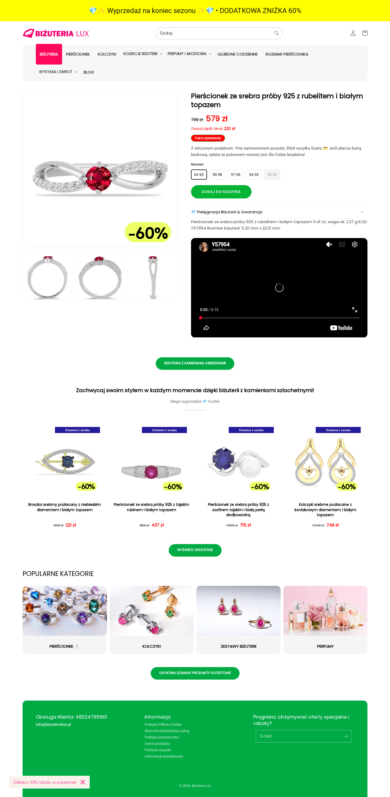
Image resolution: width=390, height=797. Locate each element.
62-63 (199, 174)
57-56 (235, 174)
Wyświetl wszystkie (195, 549)
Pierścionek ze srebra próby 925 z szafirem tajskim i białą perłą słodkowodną (238, 510)
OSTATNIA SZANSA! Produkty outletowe (195, 672)
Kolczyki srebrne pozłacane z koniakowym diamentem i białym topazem (325, 510)
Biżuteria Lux (201, 786)
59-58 (217, 174)
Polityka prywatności (162, 737)
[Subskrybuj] (346, 736)
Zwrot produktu (157, 743)
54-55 (254, 174)
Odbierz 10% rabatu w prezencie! (44, 782)
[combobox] (219, 33)
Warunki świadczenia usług (167, 731)
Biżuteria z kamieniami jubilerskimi (195, 363)
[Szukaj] (277, 33)
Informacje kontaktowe (164, 756)
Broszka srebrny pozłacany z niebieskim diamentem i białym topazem (64, 507)
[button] (142, 53)
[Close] (83, 782)
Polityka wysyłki (158, 750)
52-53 (272, 174)
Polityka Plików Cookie (163, 725)
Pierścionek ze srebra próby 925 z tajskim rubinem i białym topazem (151, 507)
